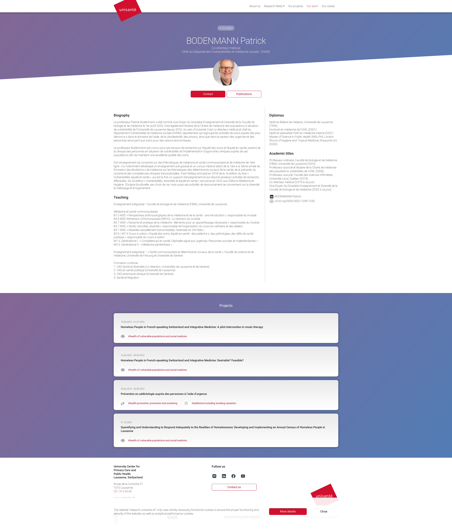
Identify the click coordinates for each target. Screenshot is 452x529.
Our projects (295, 6)
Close (323, 511)
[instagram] (214, 478)
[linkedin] (224, 478)
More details (288, 511)
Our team (312, 6)
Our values (328, 6)
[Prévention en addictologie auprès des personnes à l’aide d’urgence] (226, 395)
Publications (244, 94)
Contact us (234, 487)
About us (254, 6)
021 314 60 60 (123, 491)
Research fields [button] (273, 6)
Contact (208, 94)
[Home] (129, 6)
